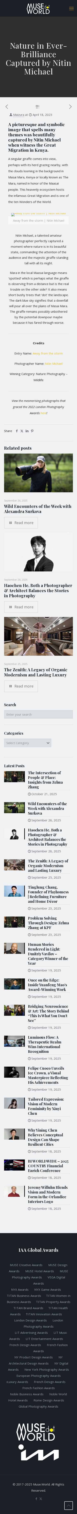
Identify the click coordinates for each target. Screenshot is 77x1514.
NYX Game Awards (48, 1289)
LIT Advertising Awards (32, 1332)
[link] (38, 221)
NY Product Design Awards (34, 1357)
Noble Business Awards (27, 1394)
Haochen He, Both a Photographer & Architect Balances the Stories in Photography (38, 590)
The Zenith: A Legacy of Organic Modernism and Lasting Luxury (35, 672)
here (43, 413)
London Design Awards (30, 1320)
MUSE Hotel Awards (39, 1271)
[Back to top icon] (68, 1505)
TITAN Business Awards (24, 1296)
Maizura (18, 115)
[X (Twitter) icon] (40, 1499)
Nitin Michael (54, 363)
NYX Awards (20, 1289)
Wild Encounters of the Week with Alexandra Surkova (37, 508)
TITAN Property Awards (53, 1302)
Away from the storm (48, 353)
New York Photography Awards (46, 1369)
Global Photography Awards (38, 1406)
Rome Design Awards (48, 1400)
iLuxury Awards (17, 1382)
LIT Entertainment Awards (45, 1339)
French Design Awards (25, 1345)
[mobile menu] (71, 8)
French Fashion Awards (38, 1388)
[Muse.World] (38, 8)
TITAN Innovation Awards (44, 1314)
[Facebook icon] (36, 1499)
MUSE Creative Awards (26, 1265)
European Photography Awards (38, 1376)
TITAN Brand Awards (28, 1308)
